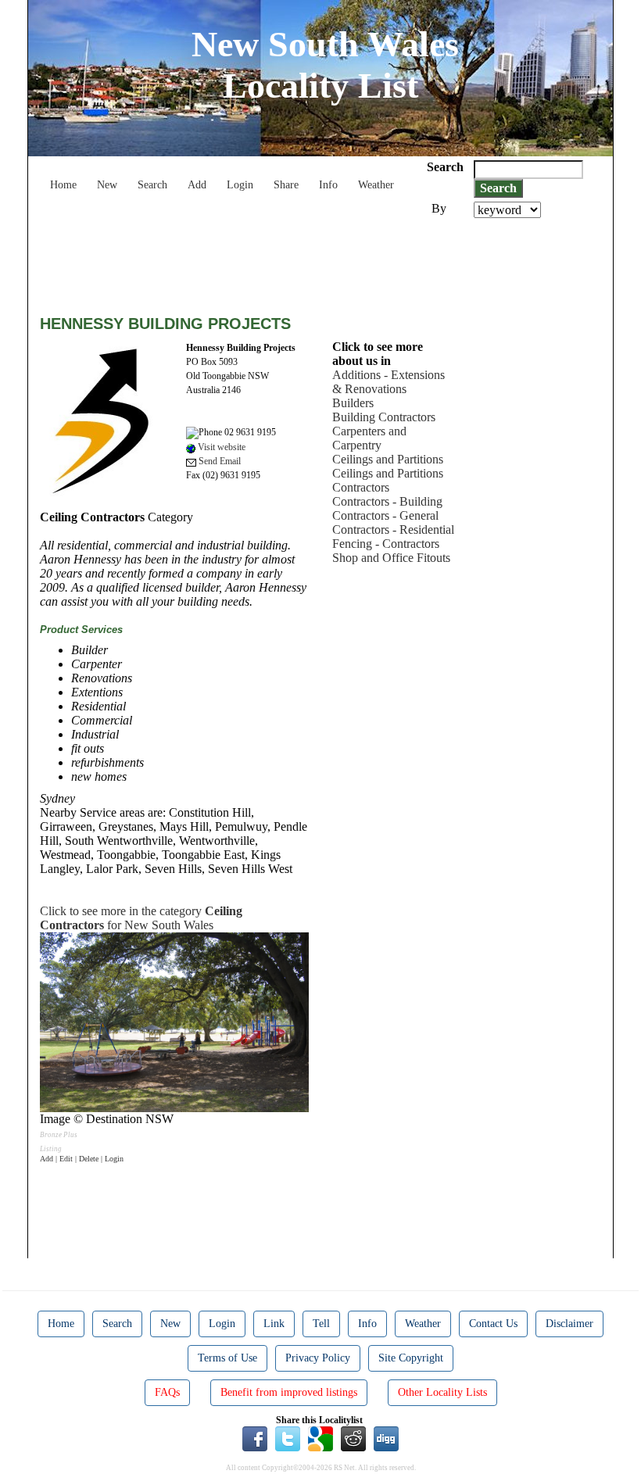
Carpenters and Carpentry (369, 438)
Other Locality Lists (442, 1392)
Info (328, 185)
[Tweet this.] (287, 1438)
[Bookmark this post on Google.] (320, 1438)
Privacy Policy (317, 1358)
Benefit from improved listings (288, 1392)
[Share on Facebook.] (254, 1438)
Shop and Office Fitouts (391, 557)
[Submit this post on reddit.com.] (353, 1438)
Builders (353, 403)
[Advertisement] (324, 261)
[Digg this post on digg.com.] (386, 1438)
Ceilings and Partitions (387, 459)
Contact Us (493, 1323)
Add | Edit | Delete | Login (82, 1158)
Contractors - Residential (393, 529)
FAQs (167, 1392)
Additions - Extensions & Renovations (388, 381)
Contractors (360, 487)
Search (152, 185)
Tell (321, 1323)
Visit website (220, 447)
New (107, 185)
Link (274, 1323)
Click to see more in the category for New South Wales (141, 918)
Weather (376, 185)
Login (240, 185)
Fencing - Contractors (385, 543)
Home (63, 185)
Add (197, 185)
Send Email (218, 461)
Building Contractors (383, 417)
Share (286, 185)
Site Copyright (410, 1358)
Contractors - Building (387, 501)
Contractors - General (385, 515)
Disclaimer (569, 1323)
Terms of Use (227, 1358)
